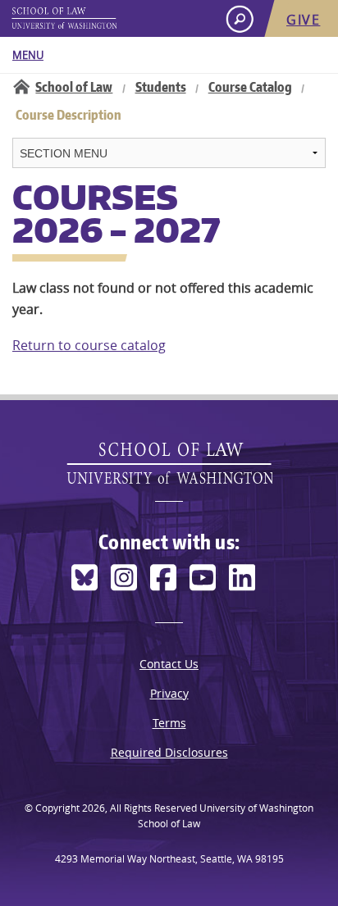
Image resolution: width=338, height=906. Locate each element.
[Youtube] (203, 577)
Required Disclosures (169, 752)
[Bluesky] (84, 577)
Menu (27, 55)
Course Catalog (250, 87)
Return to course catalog (89, 345)
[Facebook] (163, 577)
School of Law (73, 87)
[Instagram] (124, 577)
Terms (169, 723)
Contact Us (169, 664)
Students (160, 87)
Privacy (169, 693)
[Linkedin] (242, 577)
